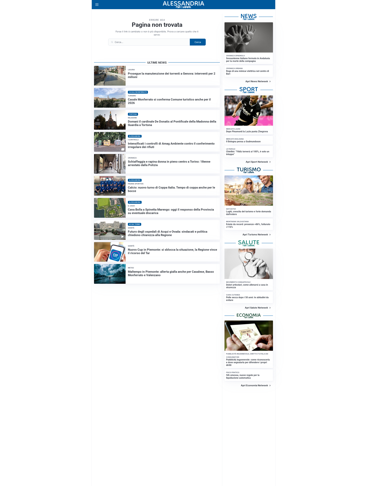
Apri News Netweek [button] (256, 81)
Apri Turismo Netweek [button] (255, 234)
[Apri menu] (96, 4)
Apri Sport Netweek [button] (257, 161)
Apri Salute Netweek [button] (256, 307)
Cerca (198, 42)
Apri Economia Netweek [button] (254, 385)
